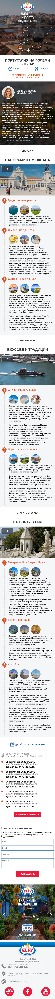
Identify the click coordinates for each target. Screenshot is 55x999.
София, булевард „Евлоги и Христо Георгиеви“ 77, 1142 (28, 974)
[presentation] (4, 914)
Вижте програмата (27, 815)
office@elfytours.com (17, 981)
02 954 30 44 (18, 967)
